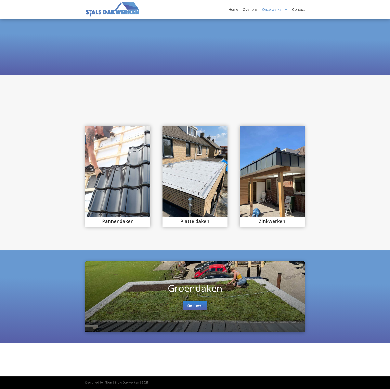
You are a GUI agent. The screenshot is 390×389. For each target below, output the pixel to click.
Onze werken (273, 10)
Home (233, 10)
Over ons (250, 10)
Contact (298, 10)
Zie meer (195, 305)
